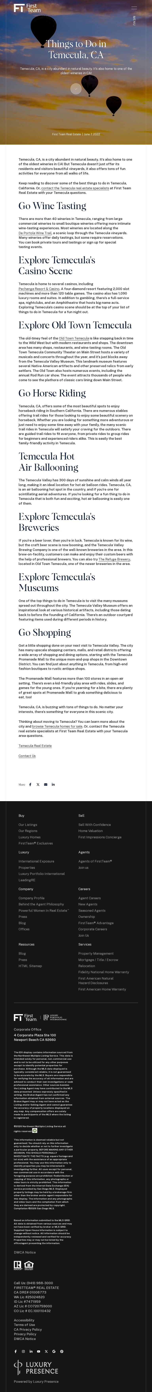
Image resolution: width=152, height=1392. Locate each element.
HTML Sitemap (30, 966)
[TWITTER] (46, 1351)
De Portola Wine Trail (35, 233)
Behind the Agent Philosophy (41, 904)
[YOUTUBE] (38, 1351)
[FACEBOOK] (15, 1351)
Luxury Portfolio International (42, 874)
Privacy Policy (25, 1334)
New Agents (87, 904)
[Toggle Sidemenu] (134, 8)
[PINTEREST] (62, 1351)
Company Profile (32, 898)
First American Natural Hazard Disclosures (95, 980)
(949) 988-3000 (40, 1283)
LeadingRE (27, 880)
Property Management (96, 953)
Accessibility (24, 1320)
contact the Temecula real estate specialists (75, 188)
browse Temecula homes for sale (57, 726)
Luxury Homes (30, 837)
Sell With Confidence (94, 825)
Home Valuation (90, 831)
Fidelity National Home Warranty (103, 972)
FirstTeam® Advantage (96, 923)
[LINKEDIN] (31, 1351)
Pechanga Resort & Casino (39, 289)
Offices (24, 929)
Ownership (86, 917)
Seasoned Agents (91, 911)
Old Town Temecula (74, 338)
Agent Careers (89, 898)
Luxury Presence (46, 1381)
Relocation (86, 966)
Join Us (83, 935)
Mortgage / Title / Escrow (98, 960)
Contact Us (27, 756)
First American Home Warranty (102, 989)
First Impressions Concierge (100, 837)
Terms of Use (24, 1325)
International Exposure (36, 861)
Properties (27, 868)
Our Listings (28, 825)
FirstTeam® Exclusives (36, 843)
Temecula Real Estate (35, 746)
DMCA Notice (25, 1252)
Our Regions (28, 831)
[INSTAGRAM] (23, 1351)
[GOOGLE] (54, 1351)
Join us (83, 868)
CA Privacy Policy (28, 1329)
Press (23, 917)
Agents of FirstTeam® (95, 861)
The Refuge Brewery (114, 559)
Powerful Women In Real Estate (43, 911)
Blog (22, 923)
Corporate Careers (92, 929)
